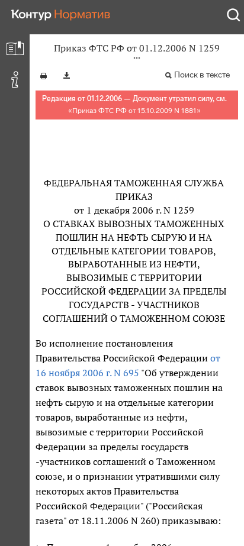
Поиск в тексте (202, 75)
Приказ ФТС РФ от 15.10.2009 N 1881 (134, 110)
